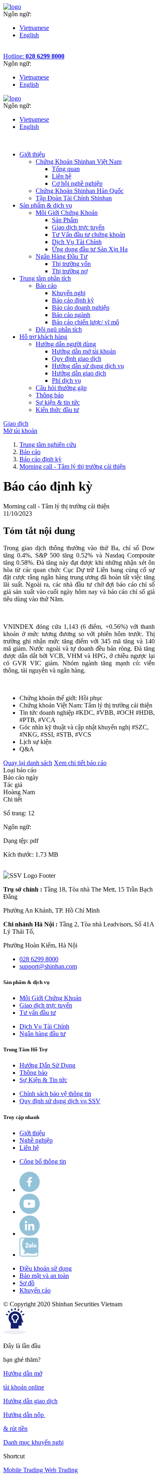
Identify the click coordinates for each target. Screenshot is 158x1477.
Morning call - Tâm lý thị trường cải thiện (72, 466)
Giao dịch (15, 423)
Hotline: (33, 56)
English (29, 35)
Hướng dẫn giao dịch (79, 373)
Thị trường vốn (71, 263)
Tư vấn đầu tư (37, 1012)
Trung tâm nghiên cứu (47, 444)
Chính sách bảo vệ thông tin (55, 1093)
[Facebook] (29, 1189)
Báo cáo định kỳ (73, 300)
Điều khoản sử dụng (45, 1268)
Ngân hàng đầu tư (42, 1033)
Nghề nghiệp (36, 1140)
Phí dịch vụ (66, 380)
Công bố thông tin (42, 1161)
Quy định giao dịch (76, 358)
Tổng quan (66, 168)
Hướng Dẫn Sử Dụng (47, 1065)
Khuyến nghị (68, 292)
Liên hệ (61, 176)
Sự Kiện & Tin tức (43, 1079)
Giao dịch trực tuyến (78, 227)
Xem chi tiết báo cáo (80, 762)
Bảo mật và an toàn (44, 1275)
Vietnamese (34, 27)
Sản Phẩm (65, 220)
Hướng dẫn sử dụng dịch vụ (88, 365)
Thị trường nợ (70, 271)
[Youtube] (29, 1211)
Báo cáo (30, 451)
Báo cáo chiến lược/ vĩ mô (85, 322)
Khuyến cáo (35, 1290)
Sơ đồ (26, 1283)
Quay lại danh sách (27, 762)
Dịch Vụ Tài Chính (77, 241)
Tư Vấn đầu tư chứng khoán (88, 234)
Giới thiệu (32, 1133)
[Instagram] (29, 1233)
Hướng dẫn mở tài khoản (84, 351)
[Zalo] (28, 1254)
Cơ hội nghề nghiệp (77, 183)
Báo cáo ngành (71, 314)
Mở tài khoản (20, 430)
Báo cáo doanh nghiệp (80, 307)
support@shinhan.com (48, 966)
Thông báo (33, 1072)
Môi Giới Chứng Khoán (50, 998)
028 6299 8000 (38, 959)
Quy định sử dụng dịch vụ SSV (59, 1101)
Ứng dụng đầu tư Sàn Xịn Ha (90, 249)
